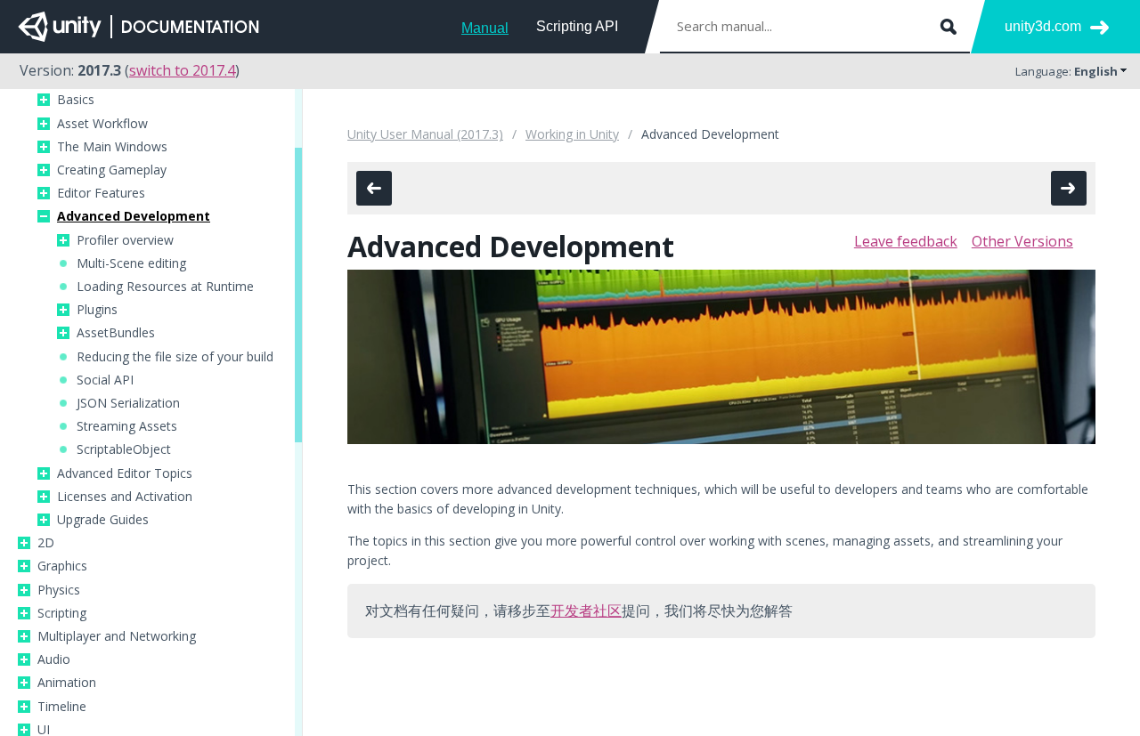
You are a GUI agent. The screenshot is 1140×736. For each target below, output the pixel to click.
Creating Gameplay (112, 170)
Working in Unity (572, 133)
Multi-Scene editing (131, 263)
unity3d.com (1043, 26)
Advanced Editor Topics (124, 473)
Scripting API (577, 26)
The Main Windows (112, 147)
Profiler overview (125, 240)
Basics (75, 100)
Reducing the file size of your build (175, 357)
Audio (53, 659)
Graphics (62, 566)
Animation (66, 683)
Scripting (61, 613)
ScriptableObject (124, 449)
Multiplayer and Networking (116, 636)
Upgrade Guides (103, 520)
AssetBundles (116, 333)
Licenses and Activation (124, 497)
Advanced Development (133, 216)
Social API (105, 380)
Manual (485, 28)
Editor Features (101, 193)
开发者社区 (586, 610)
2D (45, 543)
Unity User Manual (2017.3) (425, 133)
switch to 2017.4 (182, 70)
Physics (58, 590)
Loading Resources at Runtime (165, 287)
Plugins (97, 310)
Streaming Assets (127, 426)
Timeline (61, 707)
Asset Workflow (102, 124)
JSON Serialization (128, 403)
